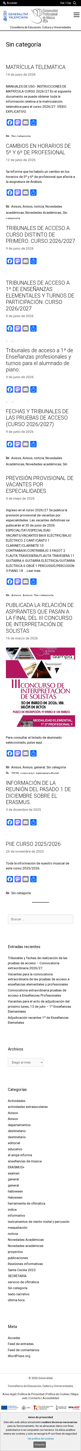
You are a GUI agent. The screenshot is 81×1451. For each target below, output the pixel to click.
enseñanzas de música (25, 1161)
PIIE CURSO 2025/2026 (33, 844)
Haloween (15, 1197)
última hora (16, 1300)
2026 (15, 773)
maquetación (17, 1228)
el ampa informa (20, 1155)
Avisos (16, 206)
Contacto (35, 1398)
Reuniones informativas (25, 1264)
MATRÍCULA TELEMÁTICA (35, 67)
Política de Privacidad (31, 1394)
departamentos (19, 1125)
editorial (14, 1143)
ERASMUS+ (16, 1167)
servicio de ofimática (23, 1282)
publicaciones (18, 1258)
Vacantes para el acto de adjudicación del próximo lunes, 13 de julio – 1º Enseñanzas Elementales (39, 1006)
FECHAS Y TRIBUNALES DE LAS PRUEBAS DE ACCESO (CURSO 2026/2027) (37, 417)
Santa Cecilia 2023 (22, 1270)
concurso (27, 773)
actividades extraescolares (28, 1107)
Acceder (12, 3)
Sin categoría (21, 136)
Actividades (16, 1101)
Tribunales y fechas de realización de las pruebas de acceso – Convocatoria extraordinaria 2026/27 (37, 963)
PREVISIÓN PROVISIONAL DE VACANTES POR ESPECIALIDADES (40, 484)
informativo (16, 1215)
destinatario (17, 1131)
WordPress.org (19, 1356)
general (39, 767)
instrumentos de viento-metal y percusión (38, 1222)
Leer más (33, 571)
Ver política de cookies (41, 1438)
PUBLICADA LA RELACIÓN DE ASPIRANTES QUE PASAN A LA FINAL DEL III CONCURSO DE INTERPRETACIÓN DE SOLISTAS (40, 618)
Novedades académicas (43, 464)
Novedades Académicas (43, 213)
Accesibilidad (51, 1398)
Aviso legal (9, 1394)
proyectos (15, 1252)
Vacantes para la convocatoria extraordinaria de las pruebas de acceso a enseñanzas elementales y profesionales (38, 979)
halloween (15, 1191)
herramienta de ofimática (26, 1203)
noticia (39, 206)
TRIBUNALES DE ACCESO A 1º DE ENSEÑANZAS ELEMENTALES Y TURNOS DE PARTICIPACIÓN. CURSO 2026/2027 (40, 296)
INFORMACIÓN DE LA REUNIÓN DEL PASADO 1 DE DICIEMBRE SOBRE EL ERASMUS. (38, 792)
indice (12, 1210)
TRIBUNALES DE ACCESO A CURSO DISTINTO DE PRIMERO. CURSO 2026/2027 (40, 234)
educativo (15, 1149)
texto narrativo (18, 1294)
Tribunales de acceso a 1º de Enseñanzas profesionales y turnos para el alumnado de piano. (39, 360)
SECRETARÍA (17, 1276)
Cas (68, 3)
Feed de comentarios (23, 1350)
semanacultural (47, 773)
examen (13, 1173)
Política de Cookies (57, 1394)
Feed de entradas (21, 1344)
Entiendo (40, 1444)
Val (62, 3)
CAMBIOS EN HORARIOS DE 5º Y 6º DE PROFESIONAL (38, 149)
